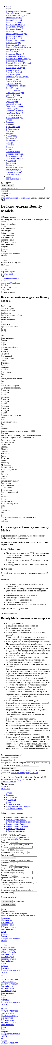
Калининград (16, 45)
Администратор (13, 127)
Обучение (10, 145)
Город (8, 6)
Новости (10, 147)
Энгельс (13, 115)
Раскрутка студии (13, 170)
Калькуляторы (12, 140)
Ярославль (14, 117)
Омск (12, 70)
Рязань (13, 79)
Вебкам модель (12, 129)
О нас (8, 176)
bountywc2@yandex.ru (10, 283)
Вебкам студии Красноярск (18, 826)
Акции (9, 149)
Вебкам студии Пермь (15, 829)
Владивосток (15, 24)
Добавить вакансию (14, 167)
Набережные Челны (18, 58)
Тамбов (13, 95)
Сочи (13, 88)
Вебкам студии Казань (15, 831)
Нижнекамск (15, 61)
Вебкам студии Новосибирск (18, 822)
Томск (13, 99)
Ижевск (14, 38)
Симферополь (16, 86)
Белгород (14, 22)
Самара (13, 81)
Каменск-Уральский (18, 47)
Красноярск (15, 56)
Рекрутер (10, 133)
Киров (12, 52)
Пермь (13, 74)
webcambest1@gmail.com (14, 779)
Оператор (10, 131)
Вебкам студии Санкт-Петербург (20, 817)
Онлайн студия (16, 11)
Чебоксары (14, 111)
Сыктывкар (15, 93)
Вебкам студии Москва (16, 819)
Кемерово (14, 49)
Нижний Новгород (18, 63)
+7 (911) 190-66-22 (9, 287)
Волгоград (14, 29)
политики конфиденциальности (24, 773)
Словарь (9, 142)
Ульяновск (14, 106)
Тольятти (14, 97)
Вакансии (10, 122)
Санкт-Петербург (18, 13)
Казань (13, 43)
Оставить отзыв (13, 152)
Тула (12, 102)
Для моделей (11, 136)
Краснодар (15, 54)
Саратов (14, 83)
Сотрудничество (13, 174)
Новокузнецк (15, 68)
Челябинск (14, 113)
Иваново (14, 36)
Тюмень (13, 104)
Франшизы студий (14, 172)
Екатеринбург (16, 34)
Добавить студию (13, 165)
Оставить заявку (8, 768)
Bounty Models (7, 274)
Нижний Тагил (16, 65)
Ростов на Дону (17, 77)
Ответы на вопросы (14, 158)
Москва (14, 18)
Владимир (14, 27)
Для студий (11, 161)
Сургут (13, 90)
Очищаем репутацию (15, 154)
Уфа (12, 108)
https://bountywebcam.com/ (12, 278)
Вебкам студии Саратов (16, 824)
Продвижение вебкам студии (18, 806)
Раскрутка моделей (14, 156)
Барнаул (14, 20)
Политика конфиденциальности (15, 837)
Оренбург (14, 72)
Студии (9, 120)
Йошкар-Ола (15, 40)
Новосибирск (16, 15)
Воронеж (14, 31)
